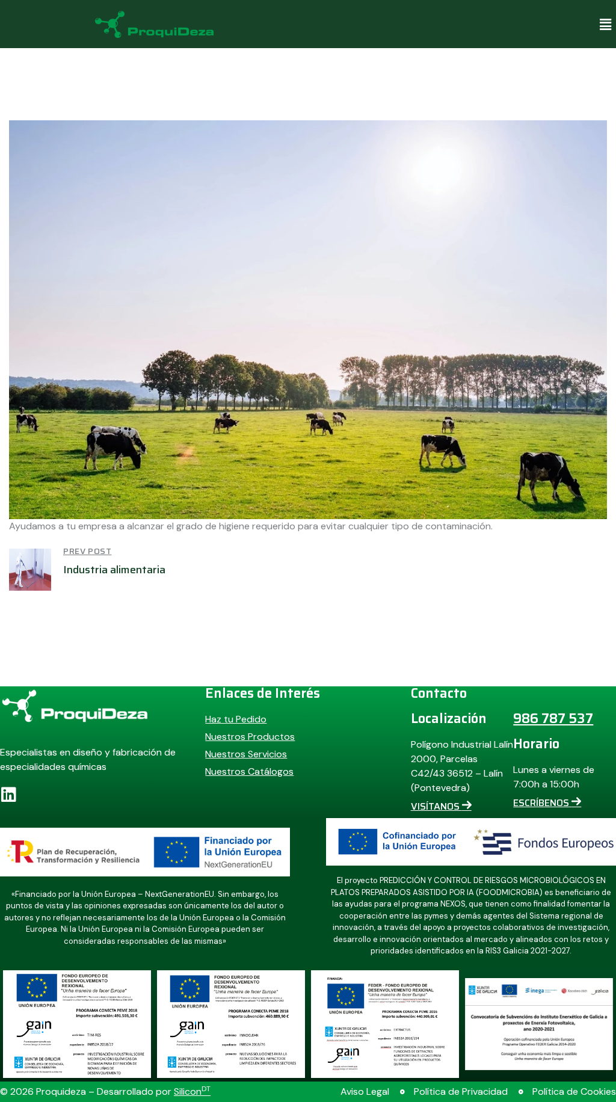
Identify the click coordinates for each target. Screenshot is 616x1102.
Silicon (192, 1091)
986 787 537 (553, 718)
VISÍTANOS (436, 806)
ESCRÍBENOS (542, 802)
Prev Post (87, 551)
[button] (606, 24)
